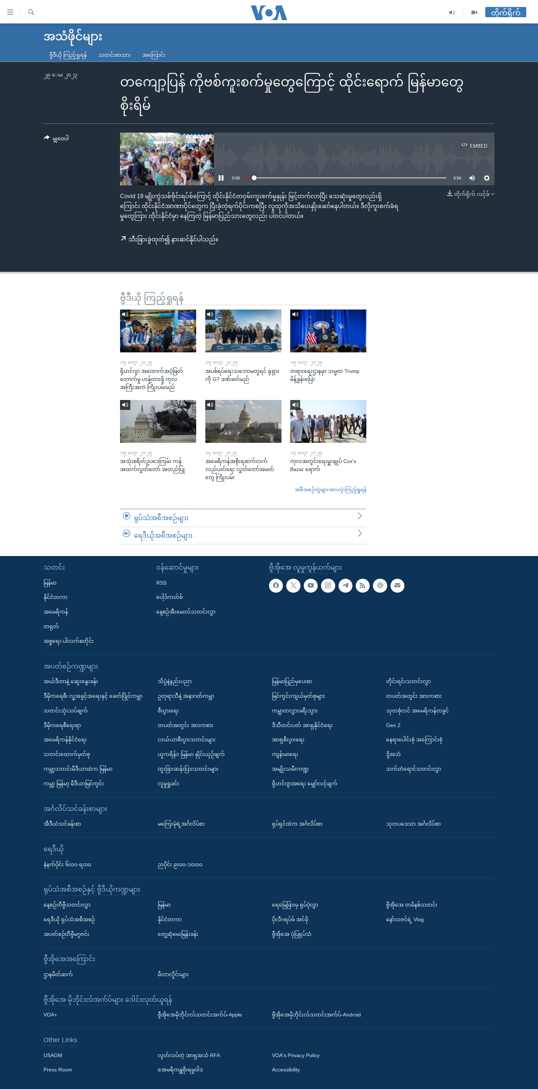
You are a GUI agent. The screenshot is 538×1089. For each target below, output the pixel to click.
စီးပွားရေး (168, 711)
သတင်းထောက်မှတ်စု (67, 754)
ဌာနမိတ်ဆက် (58, 974)
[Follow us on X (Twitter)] (293, 586)
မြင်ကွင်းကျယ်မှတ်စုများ (298, 696)
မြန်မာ (50, 583)
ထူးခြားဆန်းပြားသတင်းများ (188, 769)
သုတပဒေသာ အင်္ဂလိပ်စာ (413, 824)
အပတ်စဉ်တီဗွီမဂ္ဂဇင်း (66, 934)
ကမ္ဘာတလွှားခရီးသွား (295, 711)
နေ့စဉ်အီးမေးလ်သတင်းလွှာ (186, 612)
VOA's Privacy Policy (296, 1055)
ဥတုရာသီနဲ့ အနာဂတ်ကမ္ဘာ (186, 696)
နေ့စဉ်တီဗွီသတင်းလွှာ (67, 905)
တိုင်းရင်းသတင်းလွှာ (408, 681)
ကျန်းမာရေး (285, 754)
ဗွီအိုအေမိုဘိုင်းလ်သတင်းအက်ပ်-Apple (200, 1015)
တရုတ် (51, 626)
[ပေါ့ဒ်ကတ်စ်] (380, 586)
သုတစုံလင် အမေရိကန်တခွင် (417, 711)
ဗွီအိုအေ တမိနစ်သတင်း (411, 905)
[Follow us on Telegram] (345, 586)
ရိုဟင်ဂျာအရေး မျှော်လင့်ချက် (304, 783)
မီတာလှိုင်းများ (173, 974)
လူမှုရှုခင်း (168, 783)
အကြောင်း (153, 55)
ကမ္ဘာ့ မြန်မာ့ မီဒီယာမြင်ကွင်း (74, 783)
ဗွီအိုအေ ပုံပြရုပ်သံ (291, 934)
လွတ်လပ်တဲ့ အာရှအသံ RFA (189, 1055)
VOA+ (50, 1015)
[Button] (56, 140)
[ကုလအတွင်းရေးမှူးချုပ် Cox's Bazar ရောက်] (328, 421)
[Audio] (452, 13)
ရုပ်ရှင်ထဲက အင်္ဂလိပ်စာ (297, 824)
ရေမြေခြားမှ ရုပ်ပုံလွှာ (295, 905)
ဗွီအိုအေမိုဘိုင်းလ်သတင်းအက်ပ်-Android (316, 1015)
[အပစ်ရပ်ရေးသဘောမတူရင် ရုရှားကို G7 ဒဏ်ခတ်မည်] (243, 331)
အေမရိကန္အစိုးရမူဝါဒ (180, 1070)
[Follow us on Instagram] (328, 586)
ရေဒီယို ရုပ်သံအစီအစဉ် (69, 919)
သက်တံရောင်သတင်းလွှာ (413, 769)
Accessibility (286, 1070)
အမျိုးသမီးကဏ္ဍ (290, 769)
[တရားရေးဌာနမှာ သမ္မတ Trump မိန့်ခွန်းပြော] (328, 331)
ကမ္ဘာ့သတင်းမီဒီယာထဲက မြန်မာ (78, 769)
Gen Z (393, 725)
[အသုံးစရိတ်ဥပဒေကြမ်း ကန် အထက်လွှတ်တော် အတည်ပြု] (158, 421)
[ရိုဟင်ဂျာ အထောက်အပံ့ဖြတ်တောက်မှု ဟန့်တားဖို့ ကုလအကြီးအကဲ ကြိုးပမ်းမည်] (158, 331)
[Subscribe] (397, 586)
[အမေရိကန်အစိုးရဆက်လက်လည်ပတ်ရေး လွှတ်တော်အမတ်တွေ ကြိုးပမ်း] (243, 421)
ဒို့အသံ (393, 754)
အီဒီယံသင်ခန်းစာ (62, 824)
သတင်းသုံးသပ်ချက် (66, 711)
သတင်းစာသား (114, 55)
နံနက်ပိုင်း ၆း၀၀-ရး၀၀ (67, 864)
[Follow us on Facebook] (276, 586)
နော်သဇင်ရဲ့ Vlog (405, 919)
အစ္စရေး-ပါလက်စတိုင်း (69, 641)
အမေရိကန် (56, 612)
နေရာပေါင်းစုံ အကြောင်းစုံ (414, 739)
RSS (161, 583)
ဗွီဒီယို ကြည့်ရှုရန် (68, 55)
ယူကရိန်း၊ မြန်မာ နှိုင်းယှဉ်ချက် (191, 754)
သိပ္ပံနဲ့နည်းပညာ (175, 681)
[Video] (474, 13)
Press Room (58, 1070)
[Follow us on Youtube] (311, 586)
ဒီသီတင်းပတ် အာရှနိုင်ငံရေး (302, 725)
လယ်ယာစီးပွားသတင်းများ (187, 739)
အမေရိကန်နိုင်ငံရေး (65, 739)
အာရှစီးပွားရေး (288, 739)
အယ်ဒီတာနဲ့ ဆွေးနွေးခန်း (71, 681)
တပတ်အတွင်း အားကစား (185, 725)
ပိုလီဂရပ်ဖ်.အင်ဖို (290, 919)
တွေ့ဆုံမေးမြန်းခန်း (178, 934)
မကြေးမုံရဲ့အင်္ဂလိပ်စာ (181, 824)
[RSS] (363, 586)
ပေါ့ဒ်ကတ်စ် (169, 597)
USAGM (53, 1055)
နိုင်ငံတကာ (55, 597)
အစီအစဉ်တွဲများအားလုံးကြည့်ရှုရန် (330, 489)
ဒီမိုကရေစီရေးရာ (62, 725)
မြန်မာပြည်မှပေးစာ (292, 681)
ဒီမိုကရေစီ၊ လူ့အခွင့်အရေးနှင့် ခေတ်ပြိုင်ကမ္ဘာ (93, 696)
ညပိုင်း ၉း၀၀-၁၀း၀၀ (180, 864)
